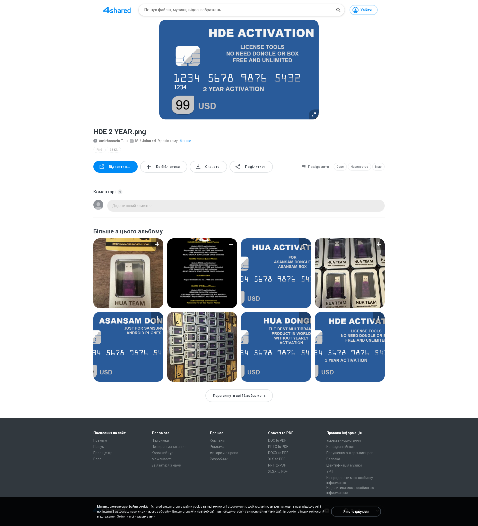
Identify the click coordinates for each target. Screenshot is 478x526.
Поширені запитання (168, 447)
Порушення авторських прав (349, 453)
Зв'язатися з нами (166, 465)
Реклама (217, 447)
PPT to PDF (277, 465)
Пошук (98, 447)
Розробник (219, 459)
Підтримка (160, 440)
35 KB (114, 150)
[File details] (128, 273)
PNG (99, 150)
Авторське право (224, 453)
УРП (329, 471)
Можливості (162, 459)
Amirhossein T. (111, 141)
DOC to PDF (277, 440)
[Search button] (338, 10)
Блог (97, 459)
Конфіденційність (341, 447)
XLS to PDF (276, 459)
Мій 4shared (145, 141)
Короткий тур (163, 453)
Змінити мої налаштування (136, 516)
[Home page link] (117, 10)
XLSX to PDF (278, 471)
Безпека (333, 459)
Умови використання (343, 440)
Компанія (217, 440)
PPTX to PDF (278, 447)
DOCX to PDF (278, 453)
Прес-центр (103, 453)
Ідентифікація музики (344, 465)
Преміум (100, 440)
